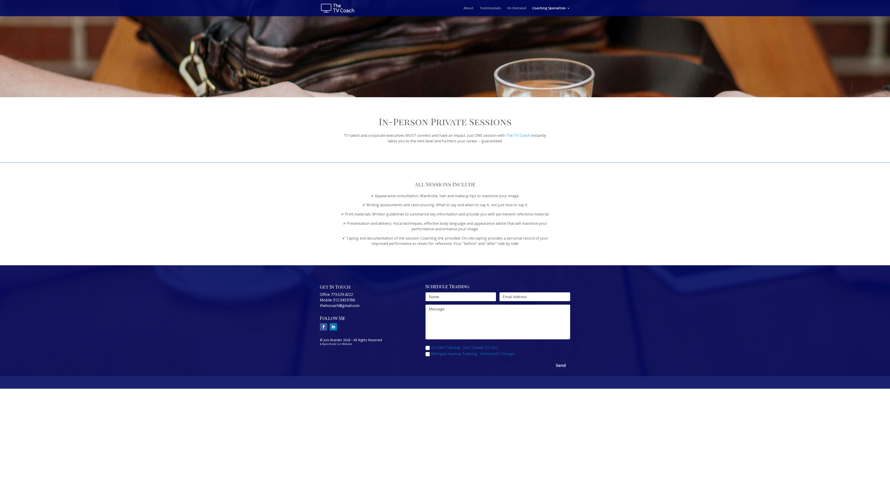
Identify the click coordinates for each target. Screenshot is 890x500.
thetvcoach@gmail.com (339, 305)
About (469, 8)
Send (561, 365)
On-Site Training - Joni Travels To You (464, 347)
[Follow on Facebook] (323, 327)
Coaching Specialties (549, 8)
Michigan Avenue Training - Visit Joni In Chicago (473, 353)
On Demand (516, 8)
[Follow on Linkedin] (333, 327)
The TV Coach (518, 135)
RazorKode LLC (331, 344)
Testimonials (490, 8)
